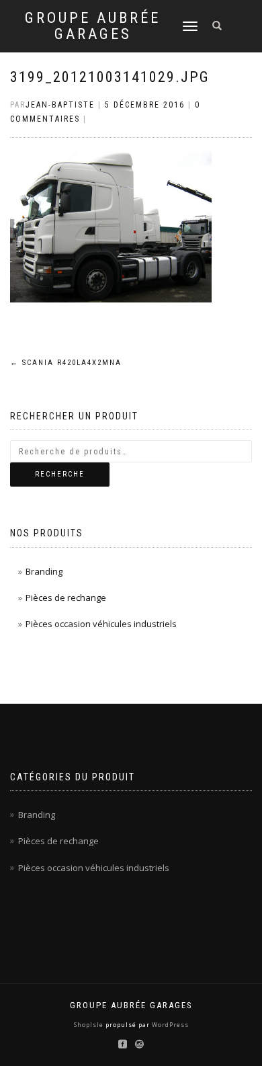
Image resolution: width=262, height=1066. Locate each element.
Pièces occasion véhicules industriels (101, 624)
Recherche (60, 474)
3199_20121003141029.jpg (110, 77)
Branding (44, 571)
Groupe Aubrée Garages (93, 26)
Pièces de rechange (66, 597)
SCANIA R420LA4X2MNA (66, 362)
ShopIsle (89, 1024)
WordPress (169, 1024)
